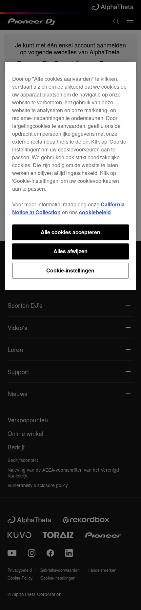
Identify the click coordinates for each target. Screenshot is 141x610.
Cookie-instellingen (70, 270)
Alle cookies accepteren (70, 232)
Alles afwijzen (70, 251)
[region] (70, 176)
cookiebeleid (95, 212)
